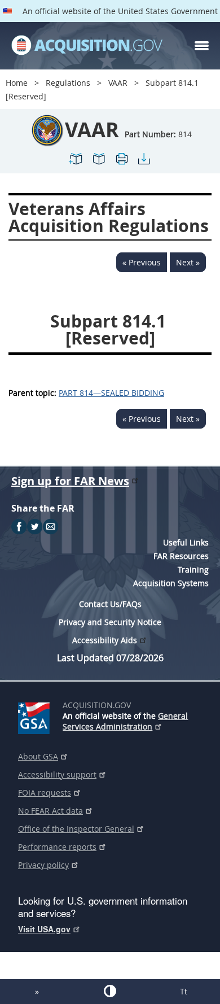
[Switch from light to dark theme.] (110, 991)
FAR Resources (181, 556)
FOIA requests (44, 792)
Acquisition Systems (171, 583)
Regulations (68, 82)
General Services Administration (125, 721)
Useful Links (186, 542)
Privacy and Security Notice (110, 622)
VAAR (117, 82)
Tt (183, 991)
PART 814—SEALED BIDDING (111, 392)
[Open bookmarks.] (98, 163)
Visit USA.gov (44, 929)
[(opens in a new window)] (36, 716)
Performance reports (57, 846)
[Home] (86, 45)
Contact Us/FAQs (110, 604)
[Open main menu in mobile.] (202, 45)
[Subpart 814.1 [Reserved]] (76, 163)
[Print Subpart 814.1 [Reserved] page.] (121, 163)
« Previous (141, 262)
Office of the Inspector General (76, 828)
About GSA (38, 756)
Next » (188, 262)
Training (193, 569)
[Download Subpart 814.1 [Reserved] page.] (143, 163)
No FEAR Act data (50, 810)
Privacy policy (43, 864)
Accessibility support (57, 774)
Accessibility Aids (104, 640)
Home (17, 82)
